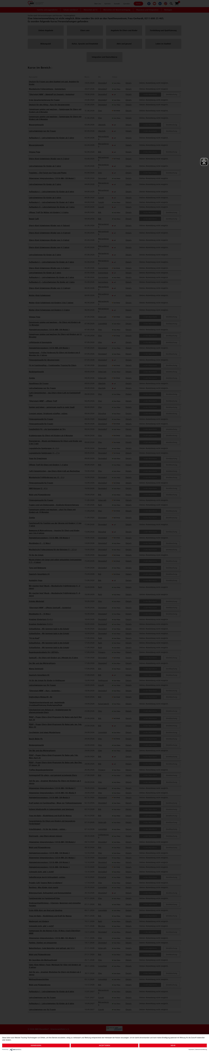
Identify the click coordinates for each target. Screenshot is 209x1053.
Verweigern (36, 1045)
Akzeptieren (104, 1045)
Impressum (191, 1049)
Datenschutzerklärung (201, 1049)
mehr (173, 1045)
